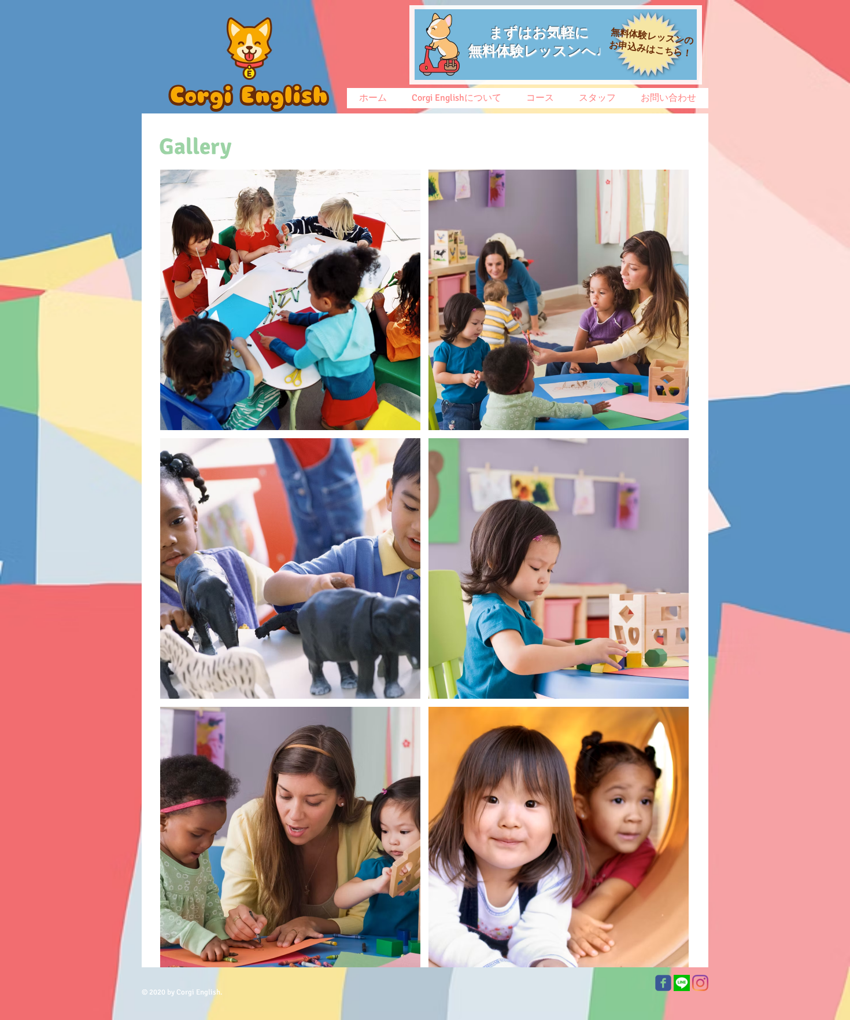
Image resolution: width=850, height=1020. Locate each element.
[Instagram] (700, 983)
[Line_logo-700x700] (682, 983)
